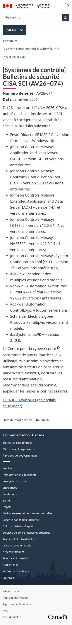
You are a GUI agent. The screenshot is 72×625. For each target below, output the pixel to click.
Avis (5, 610)
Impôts (7, 507)
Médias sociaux (12, 591)
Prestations (10, 494)
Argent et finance (13, 552)
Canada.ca (10, 41)
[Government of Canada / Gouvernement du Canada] (27, 5)
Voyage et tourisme (15, 481)
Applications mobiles (16, 597)
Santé (6, 500)
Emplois (8, 468)
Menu (12, 29)
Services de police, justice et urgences (26, 532)
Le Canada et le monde (17, 545)
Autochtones (10, 564)
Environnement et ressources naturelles (27, 513)
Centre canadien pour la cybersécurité (32, 49)
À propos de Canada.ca (17, 604)
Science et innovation (16, 558)
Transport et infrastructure (19, 539)
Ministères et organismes (18, 449)
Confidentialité (12, 617)
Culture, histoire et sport (18, 526)
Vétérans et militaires (16, 571)
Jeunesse (8, 577)
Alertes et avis (15, 57)
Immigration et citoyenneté (20, 475)
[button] (58, 349)
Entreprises (10, 487)
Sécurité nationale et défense (21, 520)
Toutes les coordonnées (17, 442)
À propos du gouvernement (20, 455)
